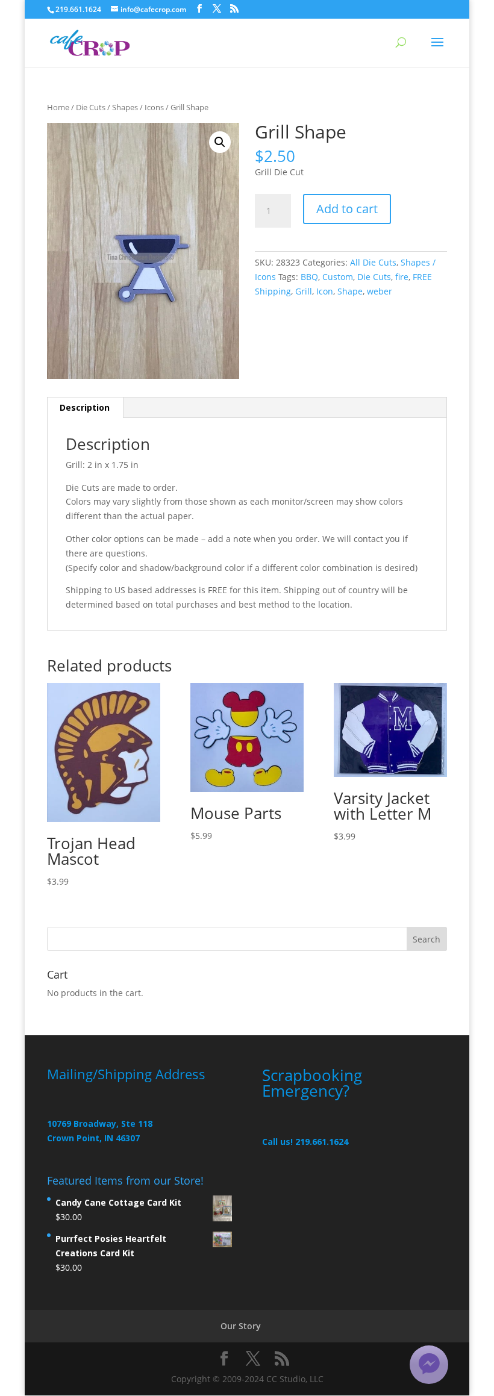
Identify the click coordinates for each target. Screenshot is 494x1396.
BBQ (309, 276)
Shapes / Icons (138, 107)
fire (401, 276)
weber (379, 291)
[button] (220, 142)
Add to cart (347, 209)
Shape (350, 291)
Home (58, 107)
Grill (303, 291)
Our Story (240, 1326)
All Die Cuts (373, 262)
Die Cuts (90, 107)
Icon (324, 291)
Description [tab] (85, 407)
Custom (337, 276)
